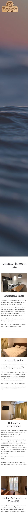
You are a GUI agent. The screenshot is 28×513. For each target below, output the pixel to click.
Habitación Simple (14, 296)
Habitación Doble (14, 360)
